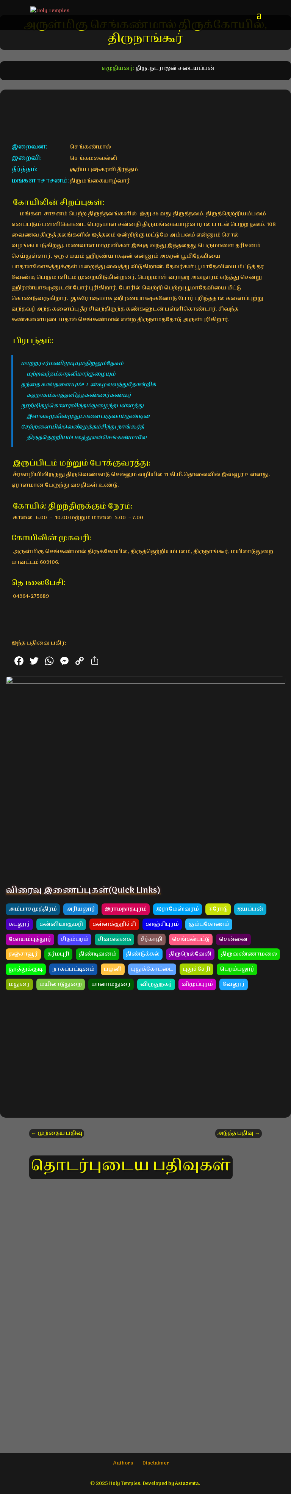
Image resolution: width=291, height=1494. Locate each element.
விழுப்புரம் (197, 984)
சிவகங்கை (114, 939)
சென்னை (233, 939)
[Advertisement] (145, 1053)
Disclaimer (155, 1463)
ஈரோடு (218, 909)
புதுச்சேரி (196, 969)
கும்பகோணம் (208, 924)
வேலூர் (233, 984)
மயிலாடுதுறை (60, 984)
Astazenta (187, 1484)
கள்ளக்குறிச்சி (114, 924)
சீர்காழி (152, 939)
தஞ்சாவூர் (23, 954)
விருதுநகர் (156, 984)
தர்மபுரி (58, 954)
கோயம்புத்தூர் (30, 939)
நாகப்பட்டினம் (73, 969)
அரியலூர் (80, 909)
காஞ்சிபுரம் (162, 924)
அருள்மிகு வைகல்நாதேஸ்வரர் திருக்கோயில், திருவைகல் (145, 1211)
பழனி (113, 969)
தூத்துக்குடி (26, 969)
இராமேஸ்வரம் (177, 909)
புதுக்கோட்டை (152, 969)
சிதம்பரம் (74, 939)
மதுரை (19, 984)
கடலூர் (19, 924)
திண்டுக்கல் (143, 954)
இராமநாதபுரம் (126, 909)
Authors (123, 1463)
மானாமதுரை (111, 984)
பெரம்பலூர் (237, 969)
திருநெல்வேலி (190, 954)
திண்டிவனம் (97, 954)
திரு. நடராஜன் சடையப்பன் (175, 68)
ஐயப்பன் (250, 909)
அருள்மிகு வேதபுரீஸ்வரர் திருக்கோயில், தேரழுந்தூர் (145, 1373)
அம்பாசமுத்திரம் (33, 909)
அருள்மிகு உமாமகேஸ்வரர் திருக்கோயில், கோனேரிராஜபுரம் (145, 1292)
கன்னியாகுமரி (61, 924)
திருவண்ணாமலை (249, 954)
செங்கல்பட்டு (191, 939)
